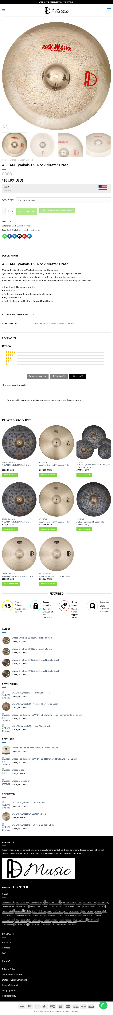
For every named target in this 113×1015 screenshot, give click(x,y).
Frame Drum (8, 915)
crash (79, 906)
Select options (48, 475)
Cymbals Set (8, 911)
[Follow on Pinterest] (24, 887)
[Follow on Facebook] (14, 887)
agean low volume (101, 902)
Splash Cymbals (51, 920)
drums (83, 911)
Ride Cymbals (8, 920)
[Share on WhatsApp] (4, 236)
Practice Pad (88, 915)
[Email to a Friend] (19, 236)
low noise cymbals (55, 915)
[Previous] (7, 76)
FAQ (4, 953)
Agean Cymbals (52, 902)
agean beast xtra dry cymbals (32, 902)
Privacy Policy (8, 969)
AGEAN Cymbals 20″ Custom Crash (17, 576)
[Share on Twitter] (14, 236)
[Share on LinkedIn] (29, 236)
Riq (17, 920)
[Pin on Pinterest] (24, 236)
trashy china (93, 920)
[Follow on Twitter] (20, 887)
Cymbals (13, 160)
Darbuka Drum (30, 911)
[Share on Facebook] (9, 236)
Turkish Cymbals (33, 230)
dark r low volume (60, 911)
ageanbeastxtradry (10, 902)
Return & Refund (10, 985)
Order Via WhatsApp (58, 210)
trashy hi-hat (34, 924)
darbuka (18, 911)
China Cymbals (56, 906)
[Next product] (4, 174)
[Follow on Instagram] (17, 887)
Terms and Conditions (12, 974)
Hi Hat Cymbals (39, 915)
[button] (3, 10)
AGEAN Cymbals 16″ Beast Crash (16, 522)
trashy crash (8, 924)
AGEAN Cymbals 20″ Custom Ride (54, 465)
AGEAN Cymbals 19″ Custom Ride (54, 522)
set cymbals (25, 920)
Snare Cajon (37, 920)
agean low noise (85, 902)
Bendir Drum (35, 906)
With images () (39, 376)
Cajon (45, 906)
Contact (6, 947)
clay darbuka (69, 906)
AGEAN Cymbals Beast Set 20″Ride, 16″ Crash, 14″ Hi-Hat (93, 465)
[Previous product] (9, 174)
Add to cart (26, 211)
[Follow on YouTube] (27, 887)
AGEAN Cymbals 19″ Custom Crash (54, 576)
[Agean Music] (56, 10)
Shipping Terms (9, 990)
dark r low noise (45, 911)
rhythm (98, 915)
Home (4, 160)
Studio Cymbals (79, 920)
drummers (74, 911)
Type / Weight (8, 200)
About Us (6, 942)
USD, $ (6, 187)
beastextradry (22, 906)
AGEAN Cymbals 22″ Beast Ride (90, 522)
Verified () (60, 376)
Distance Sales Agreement (14, 979)
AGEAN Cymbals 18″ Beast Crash (16, 465)
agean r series (8, 906)
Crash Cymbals (26, 160)
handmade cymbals (23, 915)
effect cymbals (101, 911)
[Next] (105, 76)
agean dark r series (68, 902)
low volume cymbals (73, 915)
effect (90, 911)
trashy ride (46, 924)
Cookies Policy (9, 995)
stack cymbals (65, 920)
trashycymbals (21, 924)
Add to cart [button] (10, 475)
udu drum (72, 924)
